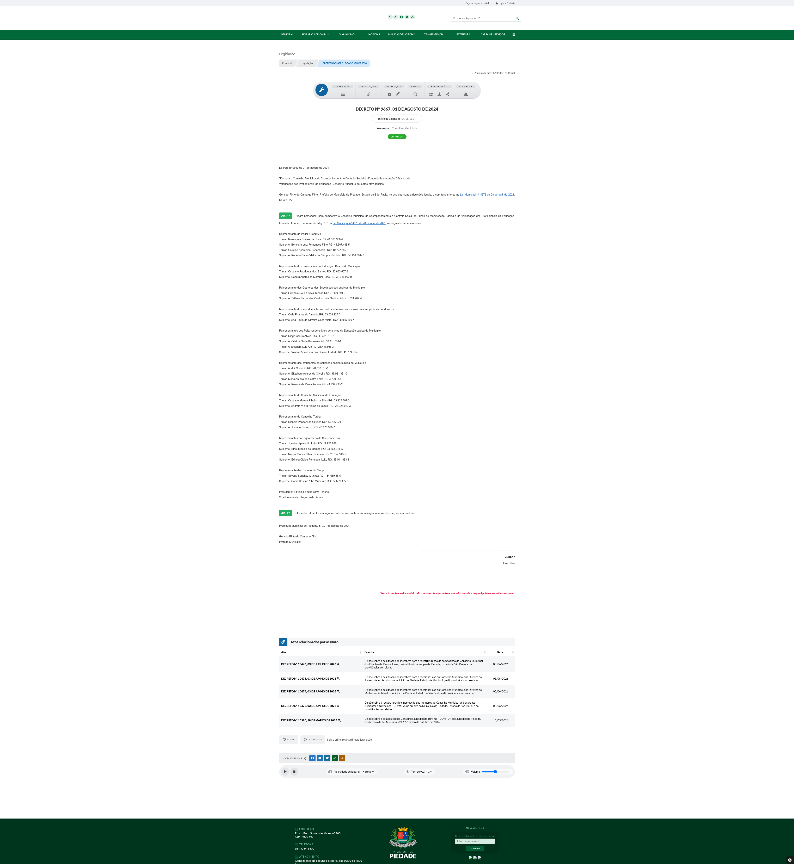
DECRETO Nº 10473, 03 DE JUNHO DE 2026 (309, 706)
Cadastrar (475, 848)
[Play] (285, 771)
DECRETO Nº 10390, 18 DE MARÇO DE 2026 (309, 720)
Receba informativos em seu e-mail (475, 836)
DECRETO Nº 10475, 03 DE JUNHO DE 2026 (309, 678)
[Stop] (294, 771)
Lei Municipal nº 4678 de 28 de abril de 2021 (487, 194)
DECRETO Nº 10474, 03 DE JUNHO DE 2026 (309, 691)
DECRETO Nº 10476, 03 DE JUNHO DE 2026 (309, 664)
